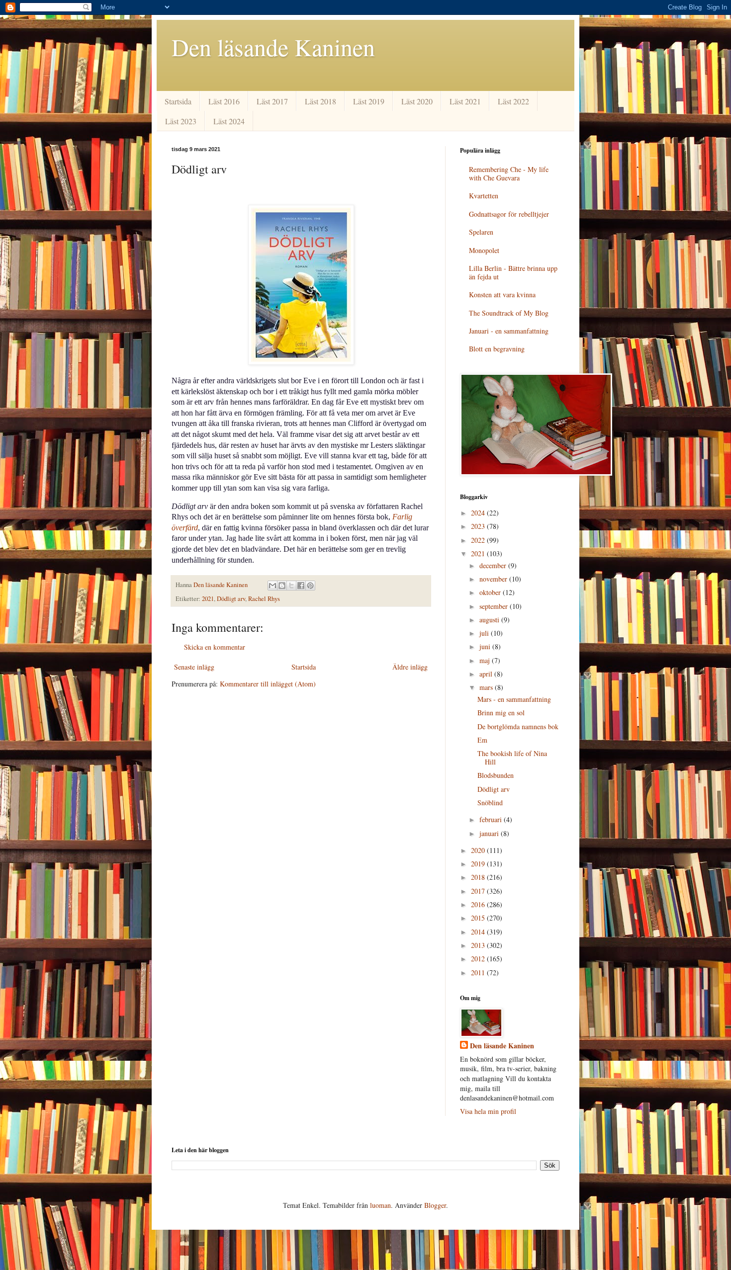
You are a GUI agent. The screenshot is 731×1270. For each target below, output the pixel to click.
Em (482, 740)
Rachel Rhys (264, 598)
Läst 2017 (272, 101)
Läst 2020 (417, 101)
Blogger (435, 1205)
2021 (208, 598)
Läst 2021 (465, 101)
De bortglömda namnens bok (517, 726)
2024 (479, 512)
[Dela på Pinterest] (310, 586)
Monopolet (484, 250)
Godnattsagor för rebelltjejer (509, 214)
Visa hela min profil (488, 1111)
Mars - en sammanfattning (514, 699)
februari (491, 819)
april (486, 673)
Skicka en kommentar (214, 647)
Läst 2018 (320, 101)
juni (485, 646)
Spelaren (481, 232)
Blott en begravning (497, 348)
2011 (479, 972)
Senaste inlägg (194, 667)
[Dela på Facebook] (301, 586)
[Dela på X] (291, 586)
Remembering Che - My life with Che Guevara (508, 173)
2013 (479, 945)
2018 (479, 877)
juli (485, 633)
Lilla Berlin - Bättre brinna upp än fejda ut (513, 272)
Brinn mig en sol (501, 712)
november (494, 579)
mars (487, 687)
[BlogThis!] (282, 586)
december (493, 565)
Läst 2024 (229, 121)
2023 (479, 526)
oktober (491, 592)
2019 (479, 863)
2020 (479, 850)
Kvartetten (483, 195)
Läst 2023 (180, 121)
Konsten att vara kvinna (502, 294)
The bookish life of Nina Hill (512, 757)
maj (485, 660)
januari (490, 833)
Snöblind (490, 802)
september (494, 606)
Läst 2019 (368, 101)
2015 (479, 918)
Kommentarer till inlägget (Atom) (268, 683)
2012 (479, 958)
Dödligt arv (231, 598)
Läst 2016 (224, 101)
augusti (490, 619)
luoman (380, 1205)
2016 (479, 904)
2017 (479, 891)
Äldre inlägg (410, 667)
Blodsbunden (495, 775)
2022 (479, 540)
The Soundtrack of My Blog (508, 313)
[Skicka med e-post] (272, 586)
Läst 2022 (513, 101)
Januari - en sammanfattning (508, 331)
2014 (479, 931)
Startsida (178, 101)
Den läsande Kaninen (273, 47)
